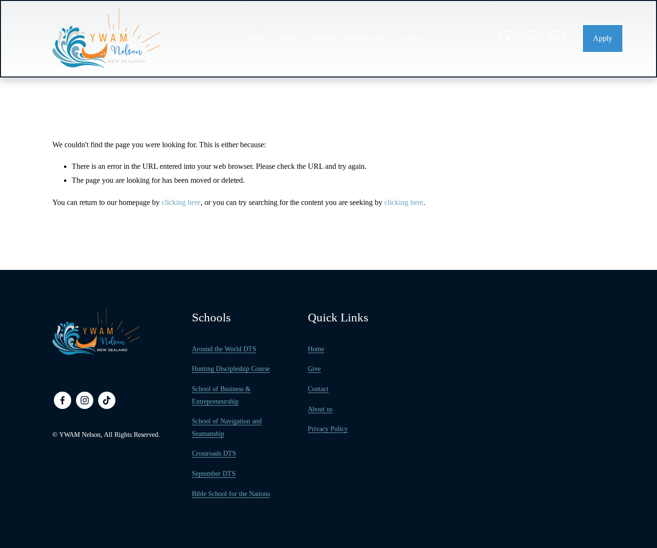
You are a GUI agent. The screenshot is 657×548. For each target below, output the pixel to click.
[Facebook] (507, 38)
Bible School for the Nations (231, 493)
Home (256, 39)
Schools (322, 39)
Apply (602, 38)
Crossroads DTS (214, 453)
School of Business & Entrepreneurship (221, 395)
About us (320, 409)
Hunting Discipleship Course (231, 368)
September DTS (214, 473)
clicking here (181, 202)
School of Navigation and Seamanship (227, 427)
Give (314, 368)
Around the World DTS (224, 349)
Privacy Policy (328, 429)
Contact (410, 39)
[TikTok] (556, 38)
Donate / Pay (366, 39)
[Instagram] (532, 38)
